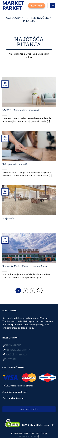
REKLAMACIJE (13, 345)
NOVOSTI (11, 359)
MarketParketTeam (28, 436)
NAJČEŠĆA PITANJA (16, 354)
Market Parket (13, 5)
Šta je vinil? (8, 218)
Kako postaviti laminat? (14, 164)
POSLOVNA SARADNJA (18, 349)
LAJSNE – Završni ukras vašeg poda (21, 110)
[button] (52, 5)
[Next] (40, 290)
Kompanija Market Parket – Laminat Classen (25, 266)
